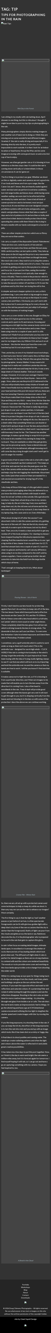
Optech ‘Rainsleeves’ (40, 241)
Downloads (25, 1298)
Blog (25, 1290)
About (25, 1292)
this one (29, 315)
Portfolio (25, 1285)
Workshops (25, 1287)
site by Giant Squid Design (25, 1319)
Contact (25, 1295)
